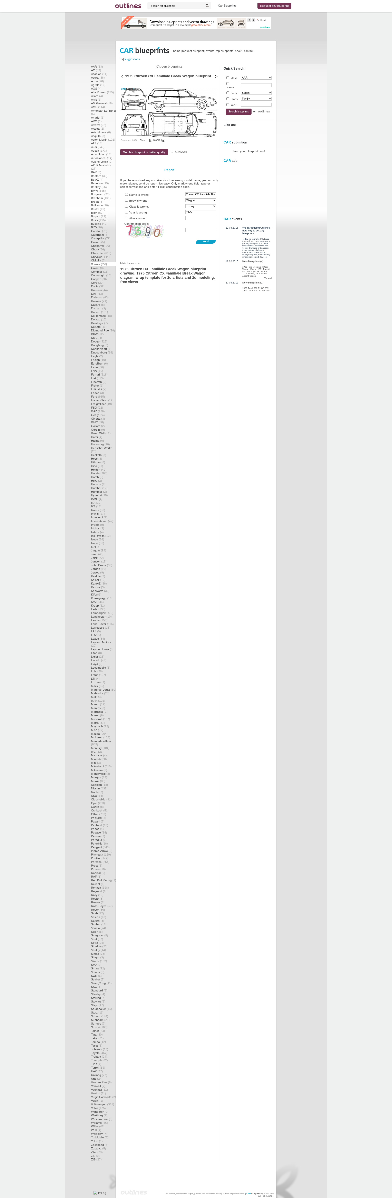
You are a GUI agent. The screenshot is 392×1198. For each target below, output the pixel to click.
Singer (97, 957)
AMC (98, 107)
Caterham (99, 234)
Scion (97, 931)
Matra (98, 722)
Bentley (99, 187)
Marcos (98, 708)
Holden (98, 469)
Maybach (100, 726)
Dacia (98, 286)
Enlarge (156, 140)
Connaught (101, 275)
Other (98, 814)
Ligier (97, 656)
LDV (96, 635)
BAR (96, 172)
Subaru (99, 1016)
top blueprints (224, 50)
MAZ (97, 730)
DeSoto (99, 326)
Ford (98, 396)
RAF (96, 876)
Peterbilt (99, 843)
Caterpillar (100, 238)
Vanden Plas (101, 1082)
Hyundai (99, 495)
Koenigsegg (101, 598)
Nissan (99, 788)
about (238, 50)
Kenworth (100, 590)
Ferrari (99, 374)
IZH (95, 546)
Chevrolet (101, 253)
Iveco (97, 543)
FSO (97, 407)
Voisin (97, 1100)
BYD (97, 227)
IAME (96, 499)
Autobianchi (101, 158)
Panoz (97, 828)
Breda (97, 201)
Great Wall (101, 433)
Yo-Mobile (99, 1137)
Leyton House (102, 649)
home (176, 50)
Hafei (96, 437)
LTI (95, 678)
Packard (98, 817)
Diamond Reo (103, 330)
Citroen (99, 264)
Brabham (101, 198)
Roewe (98, 902)
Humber (99, 488)
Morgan (99, 777)
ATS (96, 143)
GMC (97, 422)
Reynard (99, 891)
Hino (97, 466)
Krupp (98, 605)
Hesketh (98, 455)
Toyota (99, 1053)
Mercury (100, 748)
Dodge (99, 341)
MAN (98, 700)
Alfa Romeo (102, 92)
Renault (100, 887)
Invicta (97, 524)
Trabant (99, 1056)
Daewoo (99, 290)
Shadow (99, 946)
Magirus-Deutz (103, 689)
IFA (96, 502)
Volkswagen (102, 1104)
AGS (96, 88)
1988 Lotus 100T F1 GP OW (256, 290)
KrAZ (97, 601)
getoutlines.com (250, 241)
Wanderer (99, 1111)
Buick (98, 220)
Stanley (98, 994)
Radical (98, 873)
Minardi (99, 759)
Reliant (98, 884)
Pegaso (99, 832)
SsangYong (101, 983)
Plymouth (101, 854)
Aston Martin (103, 139)
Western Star (101, 1119)
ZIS (96, 1159)
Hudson (98, 484)
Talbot (98, 1030)
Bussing (99, 223)
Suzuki (99, 1027)
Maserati (100, 719)
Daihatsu (100, 297)
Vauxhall (100, 1089)
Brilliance (100, 205)
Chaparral (100, 245)
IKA (96, 506)
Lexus (98, 638)
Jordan (98, 568)
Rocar (97, 898)
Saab (97, 913)
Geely (98, 415)
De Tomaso (101, 315)
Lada (98, 609)
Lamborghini (102, 613)
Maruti (97, 715)
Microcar (99, 755)
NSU (97, 795)
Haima (97, 440)
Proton (98, 869)
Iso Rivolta (101, 535)
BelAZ (97, 179)
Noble (97, 792)
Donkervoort (101, 348)
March (98, 704)
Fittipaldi (98, 389)
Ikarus (98, 510)
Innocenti (99, 517)
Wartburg (99, 1115)
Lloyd (96, 664)
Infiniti (98, 513)
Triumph (99, 1060)
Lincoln (98, 660)
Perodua (99, 839)
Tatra (97, 1038)
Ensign (98, 359)
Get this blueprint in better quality (144, 152)
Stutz (97, 1012)
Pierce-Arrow (101, 850)
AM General (102, 103)
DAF (97, 293)
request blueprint (193, 50)
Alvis (96, 99)
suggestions (132, 59)
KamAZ (99, 583)
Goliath (98, 426)
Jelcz (97, 557)
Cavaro (98, 242)
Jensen (99, 561)
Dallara (98, 304)
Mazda (99, 733)
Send (206, 241)
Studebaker (101, 1008)
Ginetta (98, 418)
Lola (97, 671)
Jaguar (98, 550)
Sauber (99, 924)
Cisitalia (98, 260)
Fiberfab (98, 381)
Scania (98, 928)
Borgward (100, 194)
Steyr (97, 1005)
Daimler (99, 301)
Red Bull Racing (103, 880)
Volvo (98, 1108)
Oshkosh (100, 810)
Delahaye (99, 323)
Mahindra (100, 693)
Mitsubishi (101, 766)
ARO (96, 121)
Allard (97, 96)
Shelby (98, 950)
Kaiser (98, 579)
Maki (96, 697)
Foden (97, 393)
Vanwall (98, 1086)
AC (96, 70)
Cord (97, 282)
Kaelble (98, 576)
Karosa (98, 587)
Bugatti (98, 216)
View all (268, 278)
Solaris (97, 972)
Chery (98, 249)
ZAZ (97, 1152)
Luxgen (98, 682)
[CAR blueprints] (144, 51)
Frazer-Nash (102, 400)
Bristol (98, 209)
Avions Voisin (101, 161)
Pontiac (99, 858)
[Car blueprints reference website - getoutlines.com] (128, 5)
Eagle (97, 356)
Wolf (96, 1130)
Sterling (98, 997)
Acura (98, 77)
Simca (98, 953)
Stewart (98, 1001)
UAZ (97, 1071)
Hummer (99, 491)
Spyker (98, 979)
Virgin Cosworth (103, 1097)
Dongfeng (99, 345)
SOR (96, 975)
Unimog (99, 1075)
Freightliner (101, 404)
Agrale (98, 85)
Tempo (98, 1042)
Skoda (99, 961)
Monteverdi (100, 773)
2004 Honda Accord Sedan (254, 274)
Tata (97, 1034)
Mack (97, 686)
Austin (99, 150)
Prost (96, 865)
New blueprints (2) (252, 282)
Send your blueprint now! (249, 151)
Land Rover (102, 624)
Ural (96, 1078)
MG (97, 751)
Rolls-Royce (102, 906)
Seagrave (99, 935)
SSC (96, 986)
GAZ (98, 411)
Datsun (99, 312)
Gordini (98, 429)
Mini (96, 762)
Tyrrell (98, 1067)
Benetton (100, 183)
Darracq (98, 308)
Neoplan (99, 784)
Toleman (99, 1049)
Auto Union (101, 154)
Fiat (97, 378)
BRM (97, 212)
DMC (96, 337)
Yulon (97, 1141)
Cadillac (99, 231)
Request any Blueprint (274, 5)
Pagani (98, 821)
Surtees (98, 1023)
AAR (97, 66)
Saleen (98, 917)
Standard (99, 990)
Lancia (99, 620)
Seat (97, 939)
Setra (97, 942)
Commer (99, 271)
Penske (98, 836)
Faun (97, 367)
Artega (97, 128)
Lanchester (101, 616)
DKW (97, 334)
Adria (97, 81)
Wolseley (99, 1133)
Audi (98, 147)
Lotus (98, 675)
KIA (96, 594)
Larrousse (100, 627)
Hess (96, 458)
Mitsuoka (99, 770)
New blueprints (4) (252, 261)
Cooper (99, 279)
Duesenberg (102, 352)
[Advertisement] (196, 35)
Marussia (99, 711)
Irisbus (97, 528)
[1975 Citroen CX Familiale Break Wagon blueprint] (169, 136)
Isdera (97, 532)
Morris (98, 781)
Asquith (98, 136)
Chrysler (100, 256)
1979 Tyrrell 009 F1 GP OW (255, 288)
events (210, 50)
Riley (97, 895)
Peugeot (100, 847)
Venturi (98, 1093)
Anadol (98, 117)
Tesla (96, 1045)
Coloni (97, 268)
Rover (98, 909)
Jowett (97, 572)
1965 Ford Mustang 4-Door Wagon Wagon (255, 268)
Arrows (98, 125)
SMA (96, 964)
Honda (99, 473)
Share (142, 140)
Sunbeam (100, 1019)
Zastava (98, 1148)
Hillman (98, 462)
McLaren (100, 737)
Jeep (97, 554)
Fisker (97, 385)
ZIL (96, 1155)
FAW (97, 370)
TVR (96, 1064)
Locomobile (100, 667)
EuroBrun (99, 363)
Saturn (97, 920)
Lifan (96, 653)
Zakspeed (99, 1144)
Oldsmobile (101, 799)
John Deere (101, 565)
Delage (98, 319)
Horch (97, 477)
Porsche (100, 861)
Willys (98, 1126)
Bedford (99, 176)
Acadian (99, 74)
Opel (98, 803)
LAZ (96, 631)
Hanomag (100, 444)
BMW (98, 190)
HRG (96, 480)
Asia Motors (101, 132)
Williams (99, 1122)
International (102, 521)
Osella (97, 806)
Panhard (99, 825)
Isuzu (97, 539)
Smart (98, 968)
